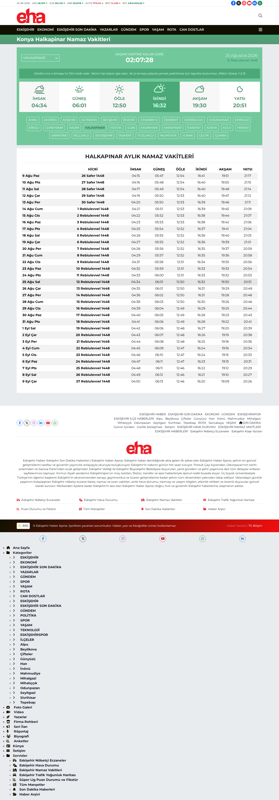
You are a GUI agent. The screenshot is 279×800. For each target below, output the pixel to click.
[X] (27, 423)
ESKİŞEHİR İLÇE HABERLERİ (134, 418)
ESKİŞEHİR (25, 29)
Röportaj (20, 731)
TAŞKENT (125, 135)
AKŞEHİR (69, 120)
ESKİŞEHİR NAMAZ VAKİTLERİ (239, 427)
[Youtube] (48, 423)
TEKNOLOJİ (29, 630)
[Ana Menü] (260, 29)
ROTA (171, 29)
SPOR (144, 29)
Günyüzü (200, 418)
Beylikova (172, 418)
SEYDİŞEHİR (103, 135)
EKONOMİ (45, 29)
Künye (18, 746)
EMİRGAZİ (242, 120)
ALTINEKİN (89, 120)
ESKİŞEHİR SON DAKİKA (77, 29)
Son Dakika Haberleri (160, 509)
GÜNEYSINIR (54, 127)
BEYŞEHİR (110, 120)
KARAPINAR (172, 127)
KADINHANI (149, 127)
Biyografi (21, 736)
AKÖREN (50, 120)
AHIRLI (33, 120)
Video (18, 712)
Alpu (159, 418)
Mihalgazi (254, 418)
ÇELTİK (204, 135)
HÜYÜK (116, 127)
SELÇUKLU (81, 135)
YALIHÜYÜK (168, 135)
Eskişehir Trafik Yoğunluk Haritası (231, 500)
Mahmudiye (236, 418)
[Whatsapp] (55, 423)
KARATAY (194, 127)
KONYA (212, 127)
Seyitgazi (159, 423)
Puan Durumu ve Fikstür (38, 509)
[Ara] (260, 15)
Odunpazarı (142, 423)
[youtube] (162, 538)
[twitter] (83, 538)
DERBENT (171, 120)
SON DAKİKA (251, 423)
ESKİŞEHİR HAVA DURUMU (196, 427)
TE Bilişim (255, 525)
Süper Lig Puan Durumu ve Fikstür (48, 780)
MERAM (243, 127)
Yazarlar (20, 717)
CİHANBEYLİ (149, 120)
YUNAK (188, 135)
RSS (25, 525)
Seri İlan (20, 727)
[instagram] (122, 538)
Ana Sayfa (21, 548)
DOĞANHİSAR (219, 120)
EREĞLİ (34, 127)
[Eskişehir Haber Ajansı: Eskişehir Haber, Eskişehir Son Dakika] (31, 15)
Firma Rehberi (25, 722)
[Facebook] (20, 423)
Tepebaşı (189, 423)
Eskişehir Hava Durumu (100, 500)
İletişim (170, 427)
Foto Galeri (22, 707)
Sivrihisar (174, 423)
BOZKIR (128, 120)
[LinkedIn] (41, 423)
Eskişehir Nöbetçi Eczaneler (209, 431)
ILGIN (131, 127)
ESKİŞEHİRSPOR (249, 414)
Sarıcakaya (216, 423)
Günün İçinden (124, 427)
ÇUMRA (220, 135)
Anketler (20, 741)
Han (212, 418)
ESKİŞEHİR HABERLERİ (171, 431)
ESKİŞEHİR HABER (153, 414)
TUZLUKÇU (146, 135)
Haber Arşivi (216, 509)
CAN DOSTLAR (192, 29)
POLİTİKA (27, 615)
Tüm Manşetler (94, 509)
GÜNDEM (128, 29)
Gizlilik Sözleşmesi (149, 427)
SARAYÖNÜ (59, 135)
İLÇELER (26, 640)
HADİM (74, 127)
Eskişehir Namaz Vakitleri (164, 500)
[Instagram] (34, 423)
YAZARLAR (109, 29)
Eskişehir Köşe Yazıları (247, 431)
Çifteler (186, 418)
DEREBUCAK (193, 120)
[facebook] (43, 538)
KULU (227, 127)
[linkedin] (242, 538)
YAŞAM (158, 29)
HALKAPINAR (95, 127)
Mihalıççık (125, 423)
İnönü (221, 418)
